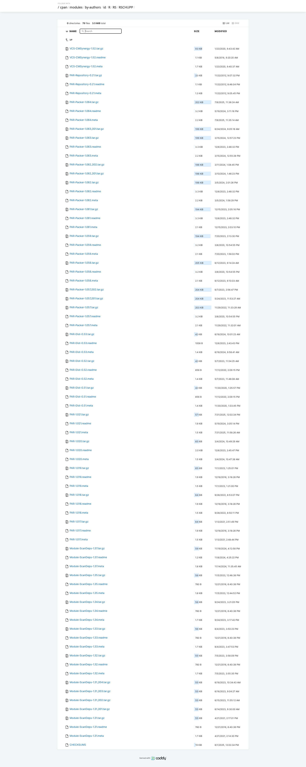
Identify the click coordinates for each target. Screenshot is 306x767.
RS (114, 7)
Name (73, 31)
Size (197, 31)
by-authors (93, 7)
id (104, 7)
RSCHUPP (126, 7)
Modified (221, 31)
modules (76, 7)
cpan (63, 7)
